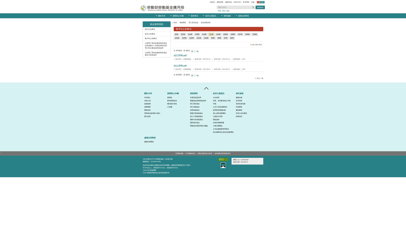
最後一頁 (197, 51)
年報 (214, 104)
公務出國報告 (218, 126)
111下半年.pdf (180, 55)
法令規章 (216, 97)
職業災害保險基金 (196, 113)
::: (172, 22)
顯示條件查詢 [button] (257, 44)
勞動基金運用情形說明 (198, 101)
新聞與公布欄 (178, 16)
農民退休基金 (195, 123)
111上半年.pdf (180, 65)
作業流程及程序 (195, 97)
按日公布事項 (150, 29)
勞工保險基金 (195, 107)
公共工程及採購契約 (220, 107)
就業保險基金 (195, 110)
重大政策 (147, 116)
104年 (177, 38)
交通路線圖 (179, 153)
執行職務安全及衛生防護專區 (223, 132)
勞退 (219, 11)
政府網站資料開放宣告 (223, 153)
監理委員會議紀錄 (219, 110)
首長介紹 (147, 101)
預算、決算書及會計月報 (221, 101)
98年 (219, 38)
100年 (206, 38)
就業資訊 (239, 116)
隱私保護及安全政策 (205, 153)
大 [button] (263, 2)
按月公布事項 (150, 34)
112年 (204, 34)
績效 (227, 11)
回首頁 (212, 2)
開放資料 (216, 119)
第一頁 (192, 51)
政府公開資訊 (210, 16)
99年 (213, 38)
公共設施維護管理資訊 (221, 129)
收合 (206, 88)
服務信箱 (228, 2)
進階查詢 (260, 7)
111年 (211, 34)
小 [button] (258, 2)
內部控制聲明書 (218, 123)
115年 (183, 34)
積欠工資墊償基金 (196, 116)
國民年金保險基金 (196, 119)
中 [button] (261, 2)
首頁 (175, 22)
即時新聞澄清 (172, 101)
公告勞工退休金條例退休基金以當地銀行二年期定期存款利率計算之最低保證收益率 (156, 45)
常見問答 (246, 2)
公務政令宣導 (218, 116)
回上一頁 (260, 78)
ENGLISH (237, 2)
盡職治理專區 (243, 16)
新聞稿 (169, 97)
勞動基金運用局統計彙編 (199, 126)
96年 (232, 38)
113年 (197, 34)
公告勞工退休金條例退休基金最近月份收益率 (156, 54)
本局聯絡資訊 (190, 153)
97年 (226, 38)
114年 (190, 34)
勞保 (223, 11)
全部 (176, 34)
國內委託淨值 (172, 104)
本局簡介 (147, 97)
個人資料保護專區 (219, 113)
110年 (218, 34)
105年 (254, 34)
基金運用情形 (206, 22)
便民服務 (227, 16)
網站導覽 (220, 2)
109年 (225, 34)
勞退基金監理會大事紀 (152, 113)
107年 (240, 34)
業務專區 (194, 16)
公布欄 (169, 107)
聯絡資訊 (147, 110)
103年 (184, 38)
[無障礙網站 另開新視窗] (223, 159)
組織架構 (147, 104)
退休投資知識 (240, 104)
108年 (233, 34)
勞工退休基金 (193, 22)
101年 (199, 38)
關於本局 (161, 16)
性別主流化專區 (241, 113)
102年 (191, 38)
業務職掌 (147, 107)
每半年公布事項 (151, 38)
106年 (247, 34)
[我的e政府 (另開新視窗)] (223, 165)
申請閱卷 (239, 107)
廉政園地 (239, 110)
